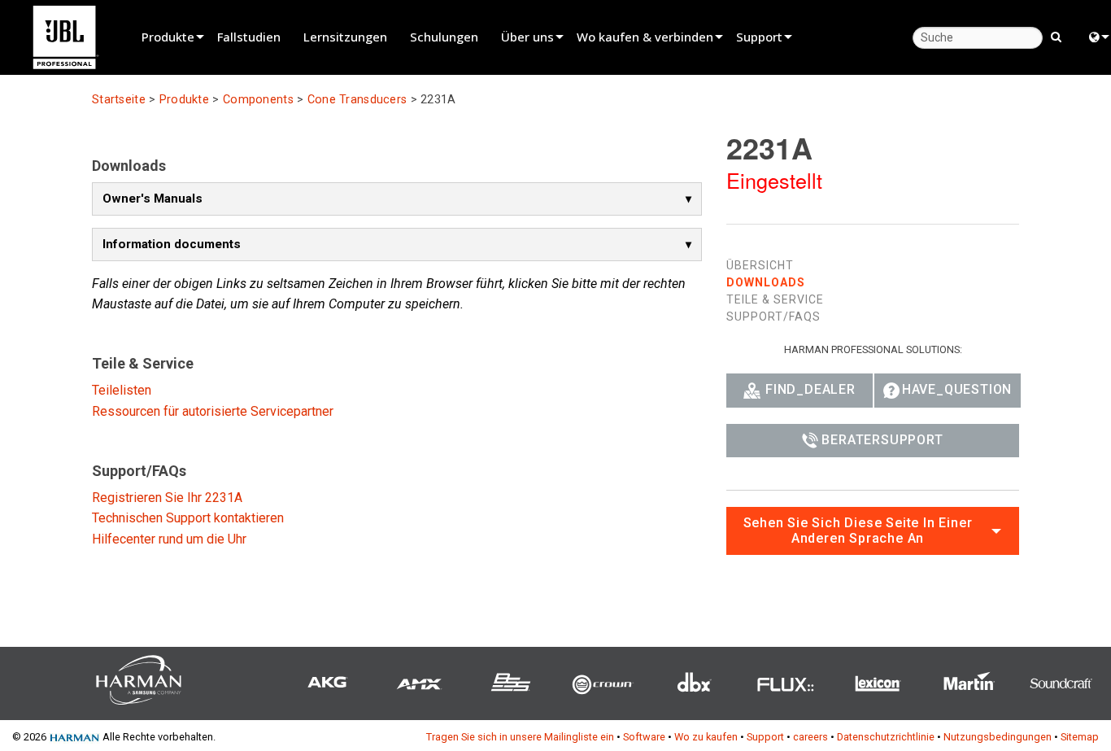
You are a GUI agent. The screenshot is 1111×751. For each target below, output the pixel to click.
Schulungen (444, 36)
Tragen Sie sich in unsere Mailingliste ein (520, 737)
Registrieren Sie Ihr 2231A (167, 497)
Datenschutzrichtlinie (886, 737)
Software (644, 737)
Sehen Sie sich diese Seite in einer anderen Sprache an (858, 530)
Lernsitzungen (345, 36)
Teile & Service (775, 299)
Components (258, 100)
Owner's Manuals (152, 198)
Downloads (765, 282)
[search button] (1056, 35)
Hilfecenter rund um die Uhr (169, 539)
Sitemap (1080, 737)
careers (810, 737)
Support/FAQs (773, 316)
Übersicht (760, 265)
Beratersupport (882, 440)
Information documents (171, 244)
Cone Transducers (357, 100)
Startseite (119, 100)
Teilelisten (121, 390)
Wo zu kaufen (706, 737)
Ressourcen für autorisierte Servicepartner (212, 411)
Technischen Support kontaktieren (188, 518)
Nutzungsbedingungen (997, 737)
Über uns (527, 36)
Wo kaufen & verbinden (645, 36)
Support (759, 36)
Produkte (168, 36)
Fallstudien (249, 36)
